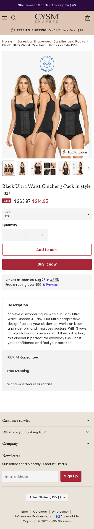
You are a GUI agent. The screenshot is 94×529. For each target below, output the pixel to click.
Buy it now (47, 264)
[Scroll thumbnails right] (87, 168)
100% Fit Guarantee (22, 357)
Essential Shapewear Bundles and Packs (51, 41)
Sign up (71, 476)
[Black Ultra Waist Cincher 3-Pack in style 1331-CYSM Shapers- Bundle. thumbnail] (9, 168)
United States (45, 497)
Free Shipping (18, 371)
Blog (24, 511)
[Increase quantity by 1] (42, 235)
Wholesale (60, 511)
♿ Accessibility (67, 516)
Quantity (9, 225)
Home (7, 41)
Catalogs (40, 511)
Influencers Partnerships (33, 516)
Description (18, 305)
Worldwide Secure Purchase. (30, 384)
